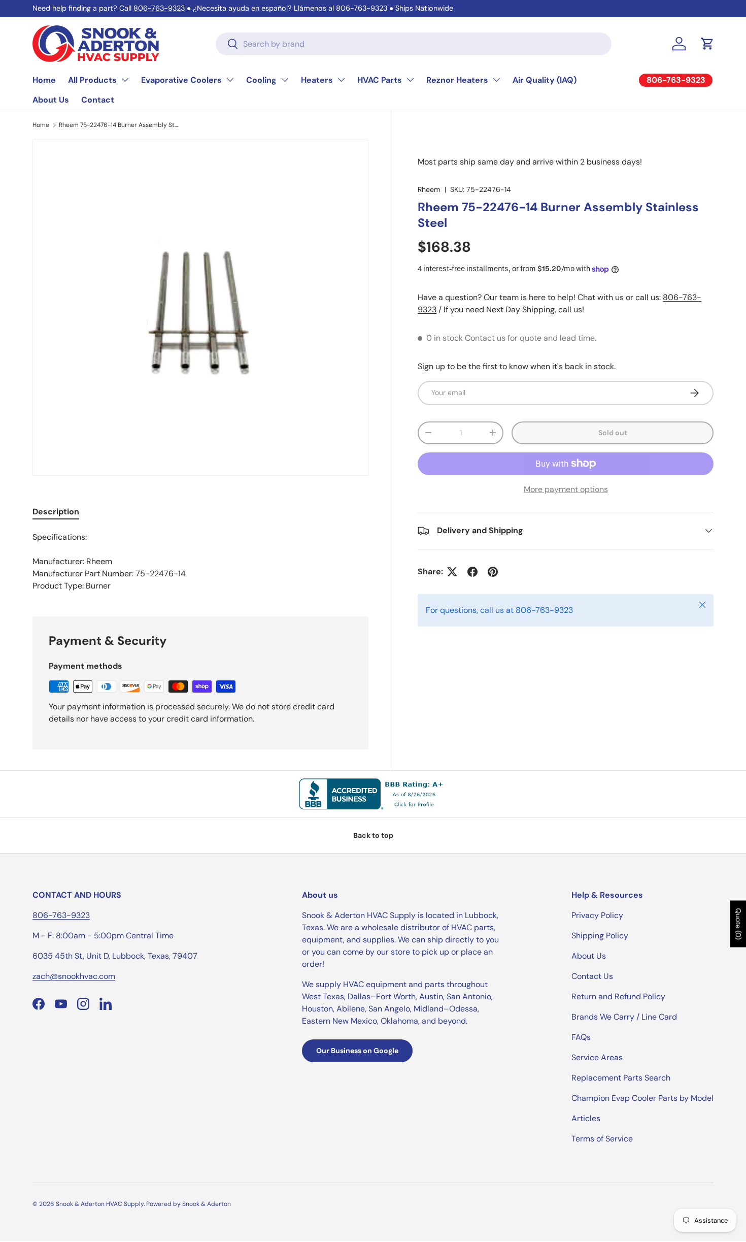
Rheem (429, 189)
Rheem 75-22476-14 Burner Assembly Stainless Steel (120, 125)
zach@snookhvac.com (73, 976)
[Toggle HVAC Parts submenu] (410, 80)
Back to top (373, 835)
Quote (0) (738, 923)
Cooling (261, 80)
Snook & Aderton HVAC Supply (100, 1204)
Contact (97, 99)
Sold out (612, 432)
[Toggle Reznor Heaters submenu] (496, 80)
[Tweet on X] (452, 572)
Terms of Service (602, 1138)
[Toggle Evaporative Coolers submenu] (230, 80)
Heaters (317, 80)
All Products (92, 80)
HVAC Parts (379, 80)
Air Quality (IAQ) (545, 80)
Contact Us (592, 976)
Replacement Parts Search (620, 1077)
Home (44, 80)
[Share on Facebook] (472, 572)
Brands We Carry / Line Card (624, 1016)
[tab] (55, 511)
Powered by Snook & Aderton (188, 1204)
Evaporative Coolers (181, 80)
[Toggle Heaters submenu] (341, 80)
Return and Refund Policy (618, 996)
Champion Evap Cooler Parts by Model (642, 1098)
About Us (50, 99)
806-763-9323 (159, 8)
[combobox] (414, 43)
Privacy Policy (597, 915)
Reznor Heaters (457, 80)
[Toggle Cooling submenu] (285, 80)
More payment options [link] (566, 489)
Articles (585, 1118)
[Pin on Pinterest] (493, 572)
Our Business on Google (357, 1050)
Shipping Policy (599, 935)
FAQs (581, 1037)
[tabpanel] (200, 561)
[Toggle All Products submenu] (125, 80)
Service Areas (597, 1057)
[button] (707, 43)
